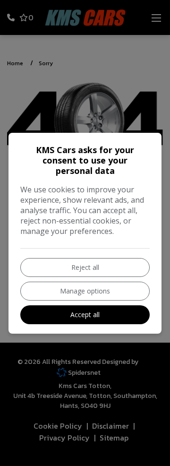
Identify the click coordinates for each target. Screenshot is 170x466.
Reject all (85, 267)
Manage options (85, 290)
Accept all (85, 314)
